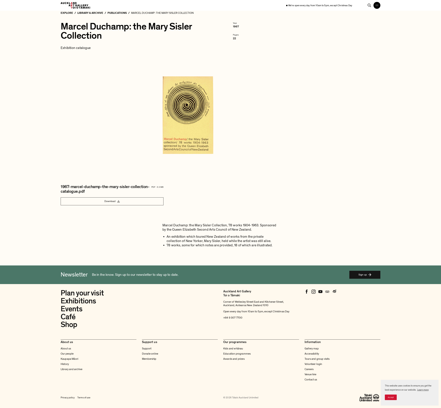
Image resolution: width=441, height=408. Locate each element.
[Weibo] (334, 292)
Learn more (423, 389)
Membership (149, 359)
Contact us (311, 379)
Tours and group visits (317, 359)
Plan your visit (82, 293)
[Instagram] (313, 292)
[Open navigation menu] (376, 5)
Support (146, 348)
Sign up (362, 274)
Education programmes (237, 354)
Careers (309, 369)
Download (109, 201)
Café (68, 317)
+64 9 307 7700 (232, 318)
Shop (69, 325)
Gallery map (312, 348)
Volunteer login (313, 364)
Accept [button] (391, 397)
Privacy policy (68, 397)
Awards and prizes (234, 359)
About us (66, 348)
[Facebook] (307, 292)
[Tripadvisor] (327, 292)
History (65, 364)
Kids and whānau (233, 348)
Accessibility (312, 354)
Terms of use (83, 397)
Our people (67, 354)
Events (71, 309)
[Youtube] (320, 292)
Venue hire (310, 374)
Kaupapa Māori (69, 359)
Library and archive (71, 369)
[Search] (369, 5)
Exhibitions (78, 301)
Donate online (150, 354)
